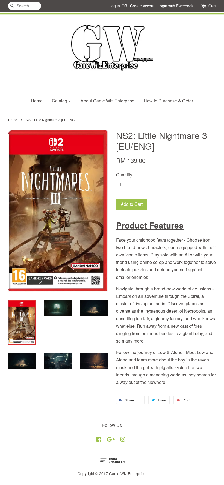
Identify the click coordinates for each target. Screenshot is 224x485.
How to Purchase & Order (168, 101)
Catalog (60, 101)
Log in (114, 5)
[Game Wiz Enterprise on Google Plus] (111, 440)
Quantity (124, 175)
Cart (212, 5)
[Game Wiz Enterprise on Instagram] (123, 440)
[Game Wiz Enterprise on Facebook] (99, 440)
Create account (143, 5)
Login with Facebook (175, 5)
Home (37, 101)
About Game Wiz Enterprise (107, 101)
